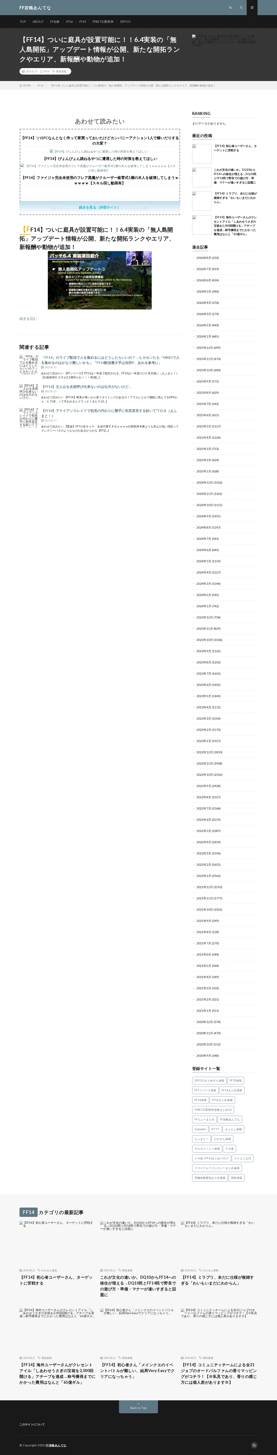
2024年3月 (203, 583)
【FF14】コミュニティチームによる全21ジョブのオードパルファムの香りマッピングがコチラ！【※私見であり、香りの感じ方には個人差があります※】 (219, 1373)
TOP (22, 21)
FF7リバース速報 (205, 1090)
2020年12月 (204, 1022)
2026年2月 (203, 325)
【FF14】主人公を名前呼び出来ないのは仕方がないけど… (86, 386)
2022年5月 (203, 831)
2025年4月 (203, 437)
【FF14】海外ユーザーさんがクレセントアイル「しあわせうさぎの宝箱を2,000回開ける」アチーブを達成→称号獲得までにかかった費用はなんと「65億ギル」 (235, 225)
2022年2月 (203, 864)
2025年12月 (204, 347)
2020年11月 (204, 1033)
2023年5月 (203, 696)
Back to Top (138, 1408)
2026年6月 (203, 280)
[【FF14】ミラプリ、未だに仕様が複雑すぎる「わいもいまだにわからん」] (202, 201)
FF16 (69, 21)
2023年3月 (203, 718)
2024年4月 (203, 572)
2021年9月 (203, 921)
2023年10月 (204, 640)
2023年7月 (203, 673)
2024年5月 (203, 561)
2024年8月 (203, 527)
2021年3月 (203, 988)
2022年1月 (203, 876)
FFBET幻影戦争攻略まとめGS (213, 1109)
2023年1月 (203, 741)
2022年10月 (204, 774)
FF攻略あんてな (230, 1119)
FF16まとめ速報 (222, 1100)
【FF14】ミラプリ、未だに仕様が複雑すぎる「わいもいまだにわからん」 (235, 198)
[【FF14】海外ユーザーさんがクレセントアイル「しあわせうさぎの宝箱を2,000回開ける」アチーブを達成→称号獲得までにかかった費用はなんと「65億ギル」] (202, 225)
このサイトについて (32, 1424)
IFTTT (215, 1129)
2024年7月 (203, 538)
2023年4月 (203, 707)
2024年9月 (203, 516)
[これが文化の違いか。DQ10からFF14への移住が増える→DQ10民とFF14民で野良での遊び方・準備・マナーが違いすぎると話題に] (202, 177)
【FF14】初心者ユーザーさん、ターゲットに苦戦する (56, 1280)
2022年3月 (203, 853)
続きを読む (28, 318)
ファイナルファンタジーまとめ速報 (217, 1168)
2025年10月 (204, 370)
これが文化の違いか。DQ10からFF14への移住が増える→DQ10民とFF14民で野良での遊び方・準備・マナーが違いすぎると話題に (138, 1286)
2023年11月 (204, 628)
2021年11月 (204, 898)
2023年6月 (203, 685)
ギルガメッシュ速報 (207, 1148)
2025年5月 (203, 426)
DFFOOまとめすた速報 (209, 1080)
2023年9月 (203, 651)
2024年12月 (204, 482)
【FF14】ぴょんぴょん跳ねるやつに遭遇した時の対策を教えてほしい (99, 158)
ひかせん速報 (222, 1139)
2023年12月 (204, 617)
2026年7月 (203, 269)
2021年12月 (204, 887)
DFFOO (125, 21)
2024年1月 (203, 606)
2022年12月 (204, 752)
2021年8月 (203, 932)
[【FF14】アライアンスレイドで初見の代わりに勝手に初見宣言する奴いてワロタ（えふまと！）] (29, 417)
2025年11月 (204, 359)
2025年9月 (203, 381)
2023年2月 (203, 729)
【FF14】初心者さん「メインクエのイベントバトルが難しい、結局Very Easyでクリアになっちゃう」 (137, 1370)
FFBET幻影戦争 (103, 21)
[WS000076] (100, 308)
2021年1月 (203, 1010)
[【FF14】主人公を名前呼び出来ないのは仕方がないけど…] (29, 393)
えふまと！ (202, 1139)
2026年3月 (203, 314)
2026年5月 (203, 291)
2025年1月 (203, 471)
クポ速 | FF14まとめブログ (212, 1158)
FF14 (82, 21)
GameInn (200, 1129)
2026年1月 (203, 336)
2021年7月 (203, 943)
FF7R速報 (236, 1080)
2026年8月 (203, 258)
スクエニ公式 (242, 1158)
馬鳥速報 (61, 71)
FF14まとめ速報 (232, 1090)
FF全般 (55, 21)
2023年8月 (203, 662)
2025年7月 (203, 404)
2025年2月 (203, 460)
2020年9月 (203, 1055)
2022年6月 (203, 819)
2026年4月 (203, 302)
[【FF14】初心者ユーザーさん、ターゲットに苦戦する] (202, 153)
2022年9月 (203, 786)
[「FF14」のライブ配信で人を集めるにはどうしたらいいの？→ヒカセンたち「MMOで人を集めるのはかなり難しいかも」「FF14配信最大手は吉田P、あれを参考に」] (29, 364)
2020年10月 (204, 1044)
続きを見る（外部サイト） (100, 207)
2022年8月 (203, 797)
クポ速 (229, 1148)
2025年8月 (203, 392)
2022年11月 (204, 763)
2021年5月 (203, 965)
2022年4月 (203, 842)
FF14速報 (201, 1100)
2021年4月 (203, 977)
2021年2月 (203, 999)
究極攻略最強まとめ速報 (210, 1177)
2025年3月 (203, 449)
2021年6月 (203, 954)
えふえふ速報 (233, 1129)
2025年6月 (203, 415)
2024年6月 (203, 550)
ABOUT (38, 21)
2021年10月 (204, 909)
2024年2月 (203, 595)
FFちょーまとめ (204, 1119)
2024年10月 (204, 505)
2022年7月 (203, 808)
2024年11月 (204, 494)
